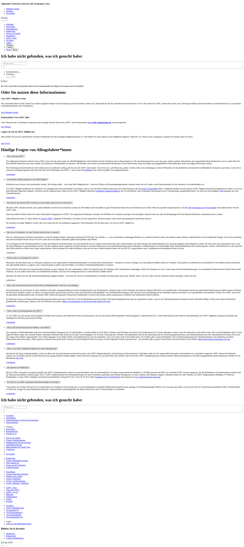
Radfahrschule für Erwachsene (18, 442)
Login (8, 43)
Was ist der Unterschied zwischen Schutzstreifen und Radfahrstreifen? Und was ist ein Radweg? (42, 285)
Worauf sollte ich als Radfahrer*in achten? (22, 258)
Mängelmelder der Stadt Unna (18, 447)
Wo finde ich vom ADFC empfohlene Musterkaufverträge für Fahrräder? (33, 382)
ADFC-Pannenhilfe (149, 189)
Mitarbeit (9, 494)
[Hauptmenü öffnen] (7, 20)
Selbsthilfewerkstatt (14, 445)
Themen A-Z (11, 434)
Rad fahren (10, 27)
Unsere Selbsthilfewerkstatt (17, 461)
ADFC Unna (11, 38)
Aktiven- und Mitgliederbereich (18, 524)
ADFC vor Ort (12, 492)
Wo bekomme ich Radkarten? (18, 368)
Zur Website (6, 127)
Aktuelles (10, 24)
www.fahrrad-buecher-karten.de (148, 377)
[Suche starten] (4, 66)
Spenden (9, 11)
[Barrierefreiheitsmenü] (2, 20)
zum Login (5, 143)
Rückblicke (10, 36)
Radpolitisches (12, 29)
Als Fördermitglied (13, 515)
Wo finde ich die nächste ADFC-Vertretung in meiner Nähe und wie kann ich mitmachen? (39, 203)
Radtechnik (10, 31)
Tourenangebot (12, 422)
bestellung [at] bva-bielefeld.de (107, 377)
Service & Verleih (13, 33)
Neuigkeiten (11, 418)
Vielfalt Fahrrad (12, 467)
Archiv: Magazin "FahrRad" (17, 483)
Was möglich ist (12, 463)
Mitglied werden (12, 9)
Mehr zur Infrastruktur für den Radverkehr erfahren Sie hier (86, 301)
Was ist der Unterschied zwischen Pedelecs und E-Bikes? (28, 327)
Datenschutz (11, 536)
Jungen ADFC (47, 219)
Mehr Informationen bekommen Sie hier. (214, 339)
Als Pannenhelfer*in (14, 517)
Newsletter (10, 13)
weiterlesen (10, 174)
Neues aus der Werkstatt (15, 465)
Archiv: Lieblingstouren (15, 481)
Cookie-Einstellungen (15, 538)
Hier (222, 191)
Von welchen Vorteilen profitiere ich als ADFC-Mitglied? (27, 179)
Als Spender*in (12, 510)
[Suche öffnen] (5, 20)
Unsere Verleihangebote (15, 440)
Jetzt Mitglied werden (9, 112)
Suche (9, 50)
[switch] (20, 72)
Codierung (10, 449)
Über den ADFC (13, 490)
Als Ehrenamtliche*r (14, 512)
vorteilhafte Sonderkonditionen (107, 191)
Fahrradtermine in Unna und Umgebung (22, 420)
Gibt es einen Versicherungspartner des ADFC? (24, 311)
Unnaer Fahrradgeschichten (17, 474)
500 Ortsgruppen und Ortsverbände (202, 208)
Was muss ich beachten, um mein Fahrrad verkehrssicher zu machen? (33, 232)
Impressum (10, 533)
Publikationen (11, 497)
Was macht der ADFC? (15, 156)
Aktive (9, 499)
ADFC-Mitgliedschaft (15, 508)
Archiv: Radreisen (13, 479)
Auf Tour (19, 358)
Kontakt (9, 501)
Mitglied (88, 170)
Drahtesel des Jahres (14, 476)
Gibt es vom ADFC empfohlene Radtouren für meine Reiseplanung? (32, 349)
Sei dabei (9, 40)
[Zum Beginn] (2, 545)
